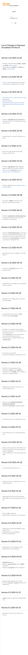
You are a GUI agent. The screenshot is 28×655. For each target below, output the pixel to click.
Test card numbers (7, 82)
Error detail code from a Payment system (12, 97)
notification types (12, 65)
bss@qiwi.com (14, 18)
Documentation (14, 5)
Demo (14, 11)
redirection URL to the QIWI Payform (11, 172)
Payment (11, 121)
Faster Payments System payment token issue (13, 102)
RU (15, 23)
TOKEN (4, 101)
